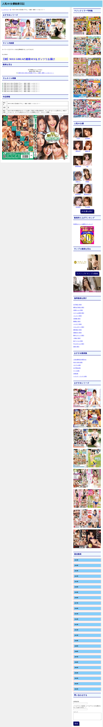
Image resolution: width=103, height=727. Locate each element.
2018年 (76, 597)
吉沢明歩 (87, 138)
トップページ (5, 9)
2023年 (76, 570)
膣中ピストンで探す (78, 335)
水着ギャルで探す (78, 310)
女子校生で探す (77, 304)
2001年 (76, 689)
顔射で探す (76, 346)
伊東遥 (87, 181)
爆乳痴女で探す (77, 329)
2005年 (76, 667)
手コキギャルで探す (78, 343)
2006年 (76, 662)
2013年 (76, 624)
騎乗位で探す (77, 321)
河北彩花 (78, 207)
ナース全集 (76, 370)
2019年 (76, 592)
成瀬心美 (87, 151)
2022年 (76, 576)
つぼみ (78, 138)
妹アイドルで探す (78, 341)
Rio (87, 166)
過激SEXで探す (77, 332)
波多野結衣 (78, 166)
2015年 (76, 613)
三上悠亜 (87, 207)
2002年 (76, 683)
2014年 (76, 619)
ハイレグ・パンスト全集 (80, 376)
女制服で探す (77, 318)
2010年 (76, 640)
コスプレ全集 (77, 365)
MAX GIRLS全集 (77, 362)
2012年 (76, 630)
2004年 (76, 673)
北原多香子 (78, 194)
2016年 (76, 608)
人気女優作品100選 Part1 (79, 359)
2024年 (76, 565)
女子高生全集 (77, 368)
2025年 (76, 560)
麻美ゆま (78, 151)
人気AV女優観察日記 (13, 3)
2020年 (76, 587)
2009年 (76, 646)
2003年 (76, 678)
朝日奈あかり (87, 194)
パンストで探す (77, 315)
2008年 (76, 651)
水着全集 (75, 373)
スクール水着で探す (78, 313)
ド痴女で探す (77, 338)
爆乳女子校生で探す (78, 307)
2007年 (76, 656)
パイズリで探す (77, 324)
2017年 (76, 603)
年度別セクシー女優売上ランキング (83, 224)
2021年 (76, 581)
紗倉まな (78, 181)
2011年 (76, 635)
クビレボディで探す (78, 327)
